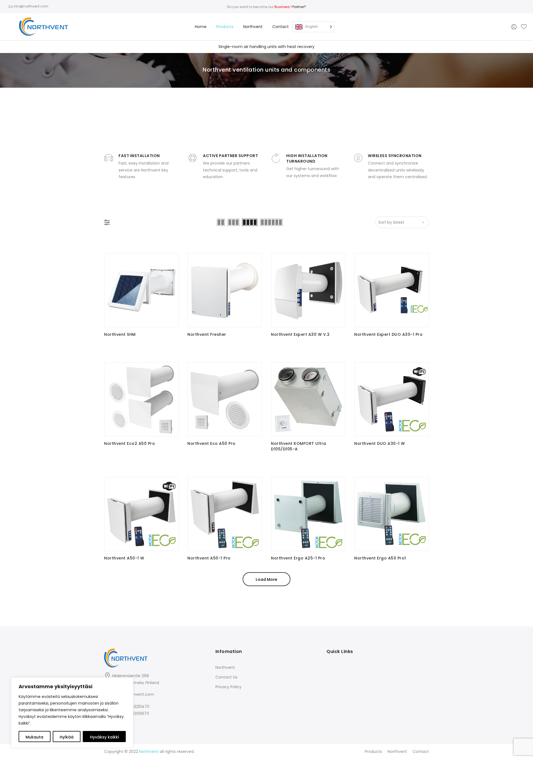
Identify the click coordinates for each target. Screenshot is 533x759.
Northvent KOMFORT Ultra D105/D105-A (298, 446)
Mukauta (34, 737)
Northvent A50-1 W (124, 558)
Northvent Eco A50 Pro (211, 443)
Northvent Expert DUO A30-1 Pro (388, 334)
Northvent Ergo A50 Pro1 (380, 558)
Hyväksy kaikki (104, 737)
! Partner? (290, 6)
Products (224, 26)
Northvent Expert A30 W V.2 (300, 334)
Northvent (253, 26)
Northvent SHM (120, 334)
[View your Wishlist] (524, 27)
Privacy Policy (228, 687)
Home (201, 26)
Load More (266, 579)
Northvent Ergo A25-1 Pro (298, 558)
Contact (280, 26)
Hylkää (67, 737)
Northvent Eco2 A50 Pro (129, 443)
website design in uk (19, 623)
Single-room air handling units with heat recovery (266, 46)
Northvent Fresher (206, 334)
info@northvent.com (133, 694)
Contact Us (226, 677)
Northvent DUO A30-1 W (379, 443)
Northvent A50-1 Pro (209, 558)
